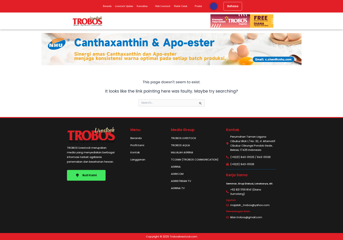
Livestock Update (124, 6)
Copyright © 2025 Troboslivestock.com (171, 236)
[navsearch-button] (213, 6)
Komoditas (142, 6)
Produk (198, 6)
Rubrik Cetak (180, 6)
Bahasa (232, 6)
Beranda (107, 6)
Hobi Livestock (162, 6)
